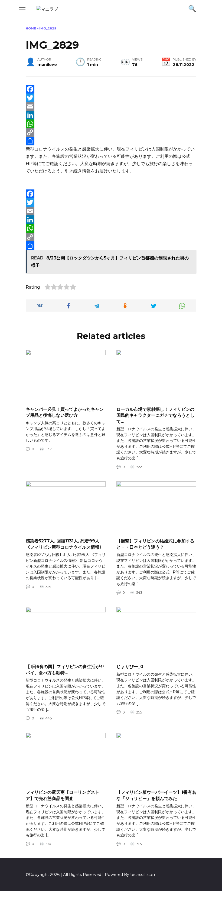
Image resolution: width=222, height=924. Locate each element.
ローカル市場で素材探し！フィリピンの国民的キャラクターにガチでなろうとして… (155, 415)
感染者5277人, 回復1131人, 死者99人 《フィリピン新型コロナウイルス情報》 (65, 543)
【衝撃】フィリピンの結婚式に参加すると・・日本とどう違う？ (155, 543)
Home (31, 28)
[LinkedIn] (111, 115)
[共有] (111, 141)
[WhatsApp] (111, 123)
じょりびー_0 (129, 666)
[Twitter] (111, 98)
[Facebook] (111, 89)
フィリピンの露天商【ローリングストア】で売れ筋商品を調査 (62, 795)
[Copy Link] (111, 132)
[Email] (111, 106)
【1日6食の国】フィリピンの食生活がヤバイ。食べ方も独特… (65, 669)
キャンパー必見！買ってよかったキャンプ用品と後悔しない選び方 (65, 412)
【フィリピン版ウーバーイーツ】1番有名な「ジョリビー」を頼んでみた (156, 795)
